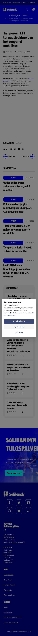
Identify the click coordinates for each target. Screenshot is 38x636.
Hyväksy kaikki (19, 321)
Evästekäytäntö (10, 315)
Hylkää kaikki (19, 327)
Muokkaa (19, 332)
